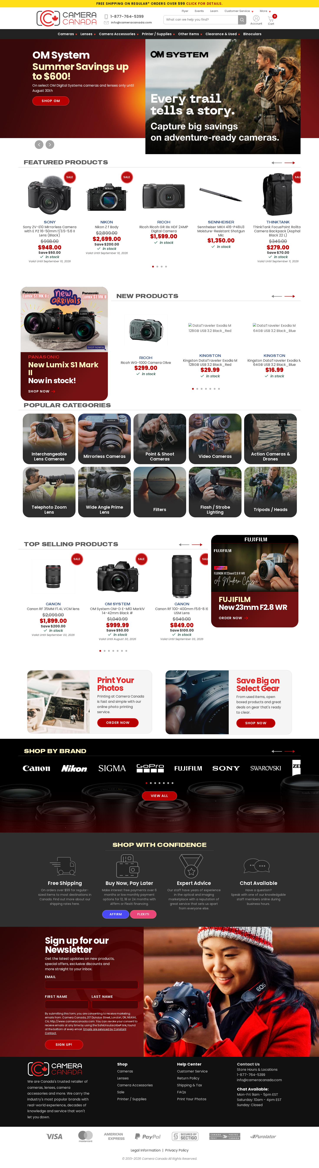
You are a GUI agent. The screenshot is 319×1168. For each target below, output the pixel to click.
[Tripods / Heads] (270, 491)
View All (159, 795)
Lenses (86, 34)
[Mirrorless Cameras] (104, 438)
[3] (162, 266)
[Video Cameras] (215, 438)
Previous (39, 144)
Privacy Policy (177, 1150)
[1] (153, 266)
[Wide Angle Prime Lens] (104, 491)
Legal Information (146, 1150)
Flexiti (143, 914)
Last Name (102, 996)
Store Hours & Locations (257, 1069)
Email (50, 976)
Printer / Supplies (157, 34)
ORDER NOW (118, 722)
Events (199, 11)
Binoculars (252, 34)
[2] (157, 266)
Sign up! (64, 1044)
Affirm (116, 914)
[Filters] (159, 491)
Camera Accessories (117, 34)
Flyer (185, 11)
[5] (210, 389)
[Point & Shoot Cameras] (159, 438)
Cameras (66, 34)
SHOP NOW (255, 723)
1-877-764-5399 (127, 16)
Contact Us (248, 1064)
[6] (214, 389)
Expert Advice (194, 883)
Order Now (230, 617)
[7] (219, 389)
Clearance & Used (221, 34)
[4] (166, 266)
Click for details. (204, 4)
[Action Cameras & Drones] (270, 438)
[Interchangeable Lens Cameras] (49, 438)
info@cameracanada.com (131, 23)
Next (50, 144)
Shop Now (38, 391)
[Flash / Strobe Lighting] (215, 491)
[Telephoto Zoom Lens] (49, 491)
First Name (56, 996)
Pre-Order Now (58, 95)
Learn (214, 11)
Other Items (188, 34)
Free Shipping (65, 883)
